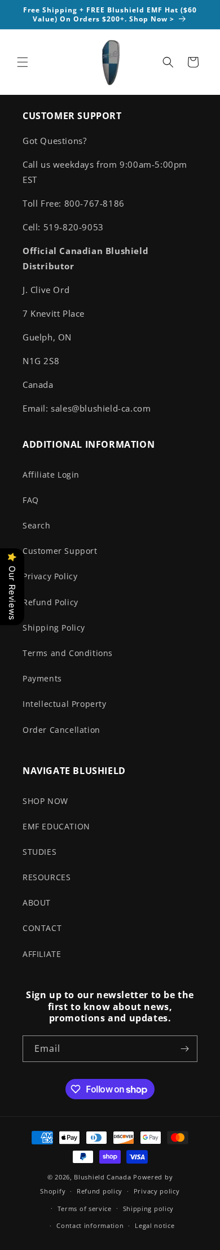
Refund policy (99, 1191)
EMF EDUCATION (56, 826)
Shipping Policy (54, 627)
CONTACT (42, 928)
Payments (42, 678)
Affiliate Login (51, 474)
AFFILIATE (42, 954)
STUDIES (39, 851)
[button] (22, 62)
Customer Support (60, 550)
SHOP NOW (45, 801)
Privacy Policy (50, 576)
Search (37, 525)
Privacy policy (157, 1191)
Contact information (90, 1225)
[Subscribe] (184, 1048)
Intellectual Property (65, 703)
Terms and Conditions (68, 653)
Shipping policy (148, 1208)
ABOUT (37, 902)
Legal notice (154, 1225)
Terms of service (85, 1208)
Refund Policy (50, 602)
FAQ (31, 500)
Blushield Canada (102, 1177)
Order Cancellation (61, 729)
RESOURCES (47, 877)
